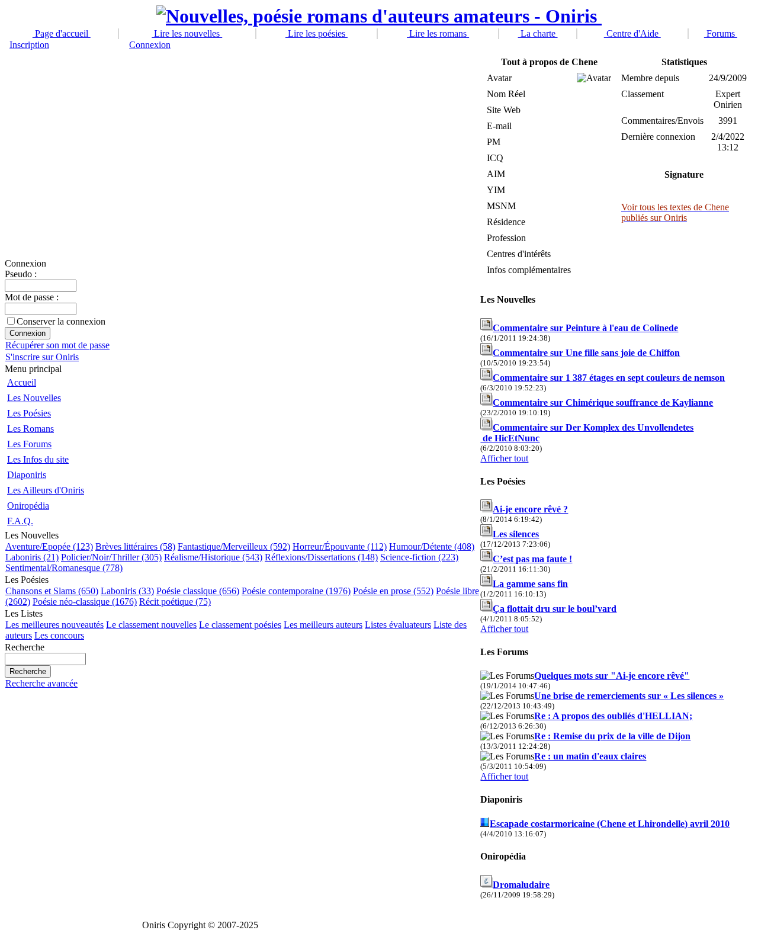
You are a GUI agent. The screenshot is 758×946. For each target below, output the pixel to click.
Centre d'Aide (632, 33)
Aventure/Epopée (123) (49, 546)
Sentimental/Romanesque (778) (64, 568)
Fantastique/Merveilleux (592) (234, 546)
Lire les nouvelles (187, 33)
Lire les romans (438, 33)
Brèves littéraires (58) (135, 546)
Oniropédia (28, 506)
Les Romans (30, 429)
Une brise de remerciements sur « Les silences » (629, 696)
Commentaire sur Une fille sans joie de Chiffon (586, 353)
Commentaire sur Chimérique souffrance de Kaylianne (603, 402)
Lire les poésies (316, 33)
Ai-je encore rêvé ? (530, 509)
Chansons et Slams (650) (51, 591)
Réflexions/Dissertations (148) (321, 557)
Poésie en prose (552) (393, 591)
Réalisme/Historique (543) (213, 557)
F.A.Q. (20, 521)
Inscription (29, 45)
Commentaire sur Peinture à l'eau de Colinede (585, 328)
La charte (538, 33)
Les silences (516, 534)
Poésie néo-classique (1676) (85, 602)
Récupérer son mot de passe (57, 345)
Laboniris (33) (127, 591)
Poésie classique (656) (197, 591)
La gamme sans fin (530, 584)
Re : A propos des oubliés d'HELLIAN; (613, 716)
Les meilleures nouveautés (54, 625)
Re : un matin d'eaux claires (590, 756)
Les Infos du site (38, 459)
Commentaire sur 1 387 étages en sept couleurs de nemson (609, 378)
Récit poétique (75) (175, 602)
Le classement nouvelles (151, 625)
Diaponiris (26, 475)
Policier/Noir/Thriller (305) (111, 557)
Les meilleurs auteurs (323, 625)
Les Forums (29, 444)
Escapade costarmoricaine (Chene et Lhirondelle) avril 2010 (610, 824)
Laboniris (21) (32, 557)
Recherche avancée (41, 683)
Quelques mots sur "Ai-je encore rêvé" (611, 676)
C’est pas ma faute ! (532, 559)
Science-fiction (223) (419, 557)
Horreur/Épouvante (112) (340, 546)
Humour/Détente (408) (431, 546)
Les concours (59, 635)
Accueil (21, 382)
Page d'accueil (62, 33)
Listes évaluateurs (398, 625)
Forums (720, 33)
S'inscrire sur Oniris (42, 357)
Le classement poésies (240, 625)
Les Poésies (29, 413)
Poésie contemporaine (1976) (296, 591)
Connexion (150, 45)
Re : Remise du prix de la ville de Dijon (612, 736)
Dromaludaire (521, 885)
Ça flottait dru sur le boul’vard (554, 609)
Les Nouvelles (34, 398)
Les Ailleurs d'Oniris (45, 490)
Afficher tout (504, 458)
